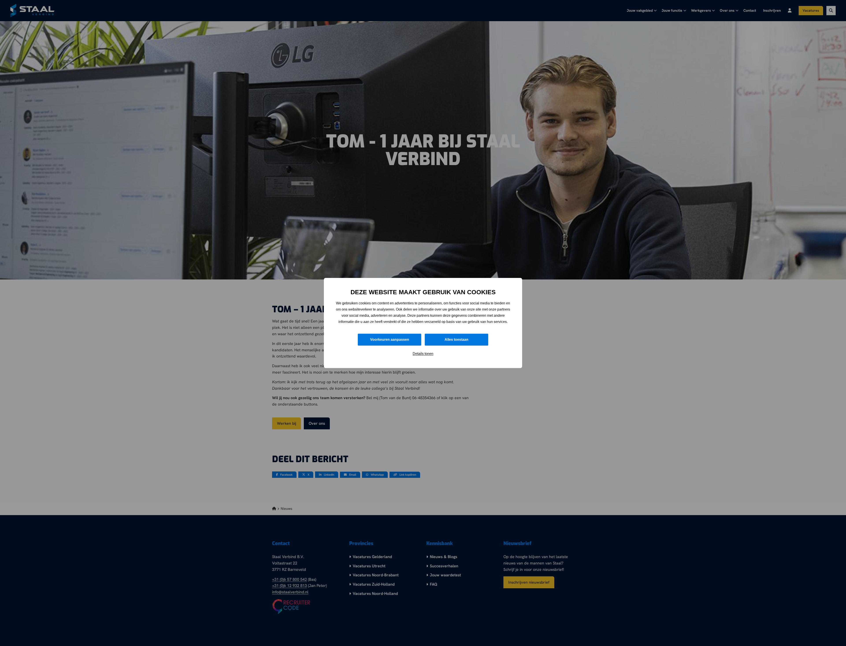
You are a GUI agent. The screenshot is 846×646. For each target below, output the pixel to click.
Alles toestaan (456, 339)
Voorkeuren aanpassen (389, 339)
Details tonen (423, 354)
